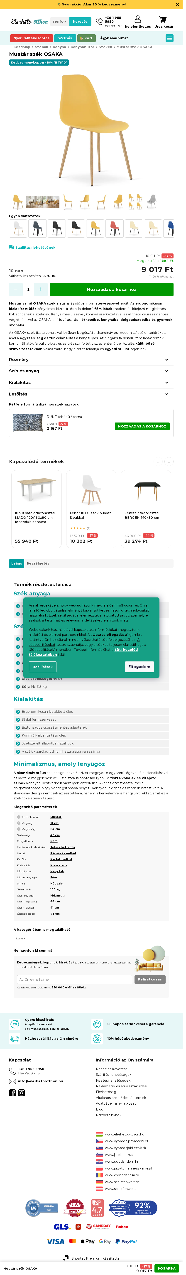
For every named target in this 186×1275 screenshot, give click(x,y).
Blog (100, 1109)
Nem (54, 841)
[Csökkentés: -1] (16, 289)
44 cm (55, 901)
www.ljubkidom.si (119, 1155)
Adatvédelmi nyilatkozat (116, 1103)
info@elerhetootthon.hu (40, 1081)
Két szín (57, 883)
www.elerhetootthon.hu (124, 1134)
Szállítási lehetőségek (35, 248)
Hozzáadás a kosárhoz (111, 289)
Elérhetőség (106, 1092)
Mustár (56, 817)
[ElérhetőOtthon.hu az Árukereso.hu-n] (42, 1208)
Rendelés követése (112, 1069)
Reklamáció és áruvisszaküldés (121, 1086)
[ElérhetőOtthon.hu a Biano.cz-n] (97, 1208)
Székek (20, 938)
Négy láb (57, 871)
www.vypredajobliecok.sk (125, 1148)
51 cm (54, 823)
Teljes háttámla (62, 847)
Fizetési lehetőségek (113, 1080)
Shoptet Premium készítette (96, 1258)
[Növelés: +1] (41, 289)
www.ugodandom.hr (122, 1162)
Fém (53, 877)
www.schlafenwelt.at (122, 1189)
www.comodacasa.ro (122, 1175)
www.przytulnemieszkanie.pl (128, 1168)
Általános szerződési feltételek (121, 1098)
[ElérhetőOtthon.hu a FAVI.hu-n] (75, 1208)
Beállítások (43, 667)
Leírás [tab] (16, 563)
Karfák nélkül (61, 859)
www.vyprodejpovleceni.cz (127, 1141)
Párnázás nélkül (63, 853)
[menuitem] (31, 38)
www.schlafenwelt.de (122, 1182)
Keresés (80, 22)
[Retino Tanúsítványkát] (133, 1208)
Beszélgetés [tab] (38, 563)
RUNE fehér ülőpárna (64, 417)
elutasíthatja (133, 644)
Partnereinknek (109, 1115)
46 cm (55, 835)
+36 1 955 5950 (31, 1069)
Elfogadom (139, 667)
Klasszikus (58, 865)
